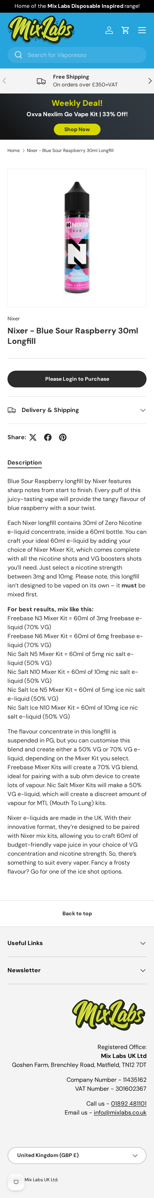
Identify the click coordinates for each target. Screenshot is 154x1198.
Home (13, 150)
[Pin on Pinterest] (62, 437)
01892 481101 (129, 1103)
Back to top (77, 913)
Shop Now (77, 129)
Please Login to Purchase (77, 378)
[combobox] (77, 55)
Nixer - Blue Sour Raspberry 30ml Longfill (70, 150)
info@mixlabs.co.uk (120, 1112)
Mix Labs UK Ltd (41, 1180)
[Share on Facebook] (47, 437)
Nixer (13, 318)
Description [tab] (24, 462)
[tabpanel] (77, 676)
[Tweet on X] (32, 437)
